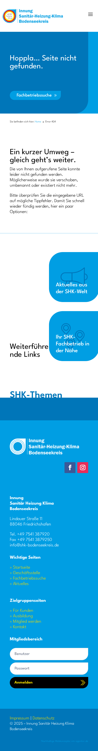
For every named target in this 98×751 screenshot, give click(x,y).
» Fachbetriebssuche (28, 578)
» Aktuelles (19, 584)
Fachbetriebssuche (34, 95)
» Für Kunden (21, 611)
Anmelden (23, 682)
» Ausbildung (21, 616)
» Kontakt (18, 627)
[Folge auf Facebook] (69, 467)
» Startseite (20, 567)
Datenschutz (43, 718)
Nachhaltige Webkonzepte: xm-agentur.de (64, 741)
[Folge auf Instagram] (82, 467)
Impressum (19, 718)
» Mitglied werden (25, 622)
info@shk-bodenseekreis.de (34, 545)
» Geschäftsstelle (25, 573)
